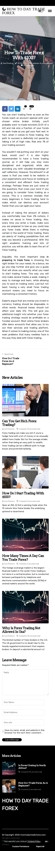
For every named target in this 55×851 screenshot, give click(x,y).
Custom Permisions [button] (20, 846)
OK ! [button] (46, 841)
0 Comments (28, 65)
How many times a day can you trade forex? (23, 557)
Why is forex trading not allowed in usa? (21, 630)
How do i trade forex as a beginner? (33, 784)
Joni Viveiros (8, 63)
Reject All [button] (40, 846)
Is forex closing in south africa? (32, 766)
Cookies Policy (33, 841)
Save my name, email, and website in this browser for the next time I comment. (25, 731)
